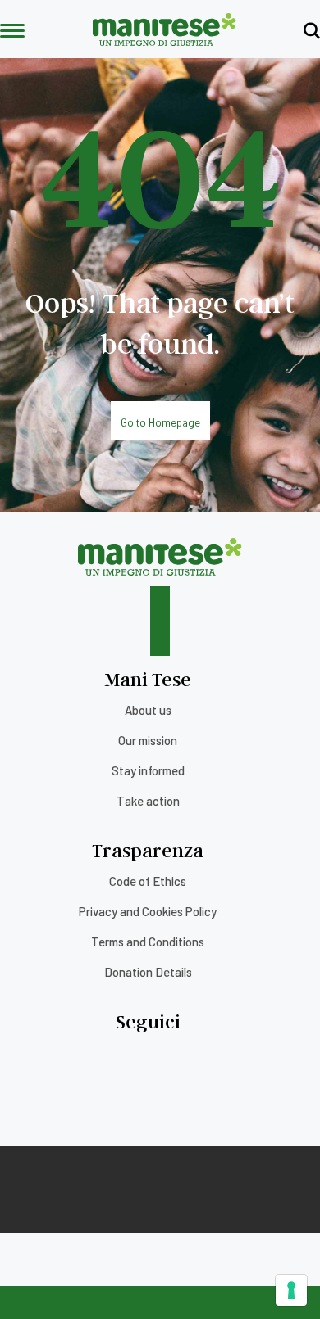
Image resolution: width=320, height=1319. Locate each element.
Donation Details (148, 971)
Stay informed (148, 770)
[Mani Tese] (164, 40)
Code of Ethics (147, 881)
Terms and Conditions (147, 941)
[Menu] (12, 32)
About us (148, 709)
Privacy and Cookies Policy (148, 911)
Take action (148, 800)
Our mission (147, 740)
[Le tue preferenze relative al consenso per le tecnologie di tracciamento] (291, 1290)
